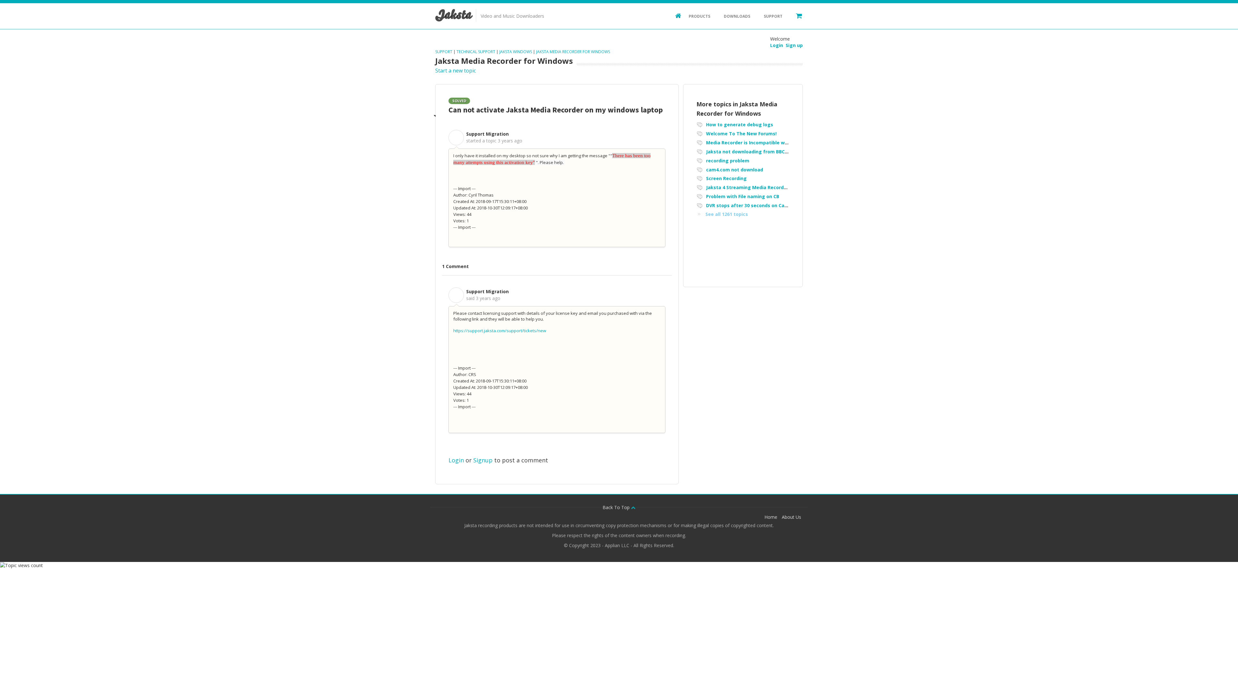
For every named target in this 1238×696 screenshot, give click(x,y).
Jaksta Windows (515, 51)
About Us (791, 517)
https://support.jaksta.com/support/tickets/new (499, 331)
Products (699, 16)
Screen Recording (726, 178)
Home (770, 517)
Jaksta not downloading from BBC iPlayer (754, 152)
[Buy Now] (796, 15)
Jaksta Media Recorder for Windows (573, 51)
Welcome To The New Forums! (741, 133)
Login (456, 460)
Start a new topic (455, 70)
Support (773, 16)
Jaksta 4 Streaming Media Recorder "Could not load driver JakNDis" (784, 187)
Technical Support (476, 51)
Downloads (737, 16)
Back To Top (617, 507)
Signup (483, 460)
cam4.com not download (734, 170)
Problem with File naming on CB (742, 196)
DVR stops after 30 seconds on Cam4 (748, 205)
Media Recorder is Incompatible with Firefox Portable (768, 143)
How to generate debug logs (739, 124)
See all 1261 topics (726, 214)
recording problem (727, 161)
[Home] (675, 15)
